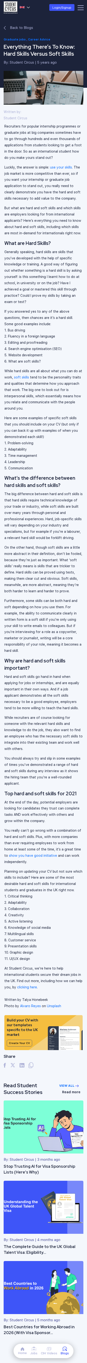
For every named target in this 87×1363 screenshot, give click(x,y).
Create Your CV (19, 1043)
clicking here (27, 987)
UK (25, 7)
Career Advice (39, 39)
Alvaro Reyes (30, 1006)
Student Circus (22, 62)
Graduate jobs (15, 39)
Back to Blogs (21, 27)
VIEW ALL (67, 1085)
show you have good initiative (33, 855)
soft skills (21, 377)
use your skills (61, 167)
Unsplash (54, 1006)
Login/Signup (61, 7)
